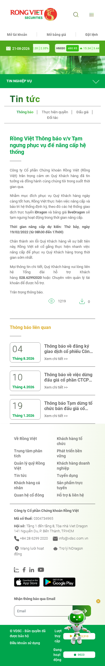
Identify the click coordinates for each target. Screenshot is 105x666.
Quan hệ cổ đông (29, 495)
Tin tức (20, 475)
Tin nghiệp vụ (19, 81)
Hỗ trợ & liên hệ (70, 495)
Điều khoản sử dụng (25, 643)
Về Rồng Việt (25, 438)
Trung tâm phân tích (28, 453)
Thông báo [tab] (25, 112)
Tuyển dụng (67, 475)
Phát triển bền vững (69, 453)
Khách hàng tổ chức (69, 441)
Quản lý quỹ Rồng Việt (29, 465)
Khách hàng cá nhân (27, 485)
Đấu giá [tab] (82, 112)
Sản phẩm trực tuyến (70, 485)
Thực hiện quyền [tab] (55, 112)
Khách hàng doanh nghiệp (73, 465)
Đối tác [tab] (52, 118)
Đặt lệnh (91, 35)
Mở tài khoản (17, 35)
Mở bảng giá (56, 35)
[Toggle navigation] (90, 14)
